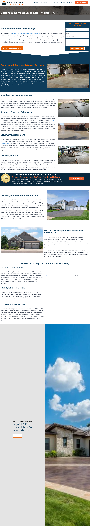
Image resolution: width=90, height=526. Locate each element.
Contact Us (17, 435)
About (63, 2)
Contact (69, 2)
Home (36, 2)
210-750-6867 (82, 3)
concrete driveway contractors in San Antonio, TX (26, 33)
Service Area (55, 2)
